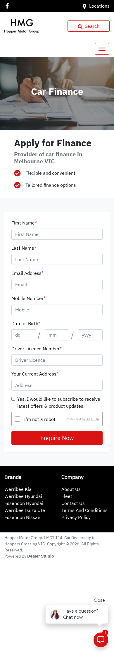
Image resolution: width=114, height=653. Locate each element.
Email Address (27, 273)
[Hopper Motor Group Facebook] (8, 5)
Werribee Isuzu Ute (24, 510)
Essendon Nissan (22, 517)
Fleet (66, 496)
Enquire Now (57, 438)
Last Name (23, 248)
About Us (71, 489)
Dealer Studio (40, 556)
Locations (99, 6)
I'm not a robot (40, 419)
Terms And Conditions (84, 510)
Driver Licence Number (36, 349)
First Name (24, 223)
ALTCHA (93, 419)
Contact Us (73, 503)
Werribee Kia (18, 489)
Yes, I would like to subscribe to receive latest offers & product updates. (58, 402)
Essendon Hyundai (23, 503)
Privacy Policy (76, 517)
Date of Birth (25, 323)
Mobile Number (28, 298)
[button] (102, 49)
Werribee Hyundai (23, 496)
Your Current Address (34, 374)
